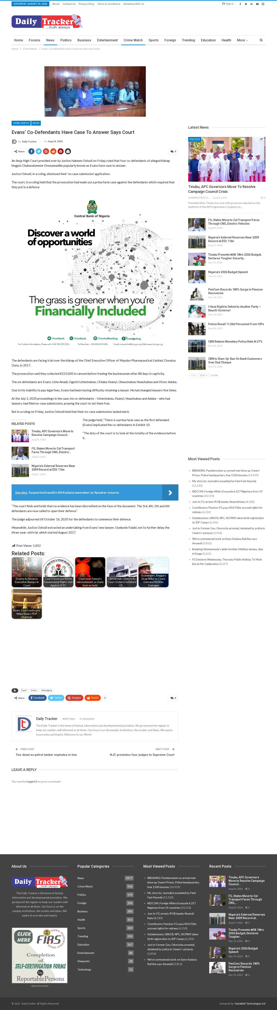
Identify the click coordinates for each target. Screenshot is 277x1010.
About (56, 3)
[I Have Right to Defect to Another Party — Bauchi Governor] (197, 311)
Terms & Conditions (108, 3)
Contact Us (69, 3)
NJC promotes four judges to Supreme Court (142, 755)
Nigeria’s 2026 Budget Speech (228, 272)
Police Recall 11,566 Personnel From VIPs (236, 324)
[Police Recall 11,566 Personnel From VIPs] (197, 328)
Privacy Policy (86, 3)
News (50, 40)
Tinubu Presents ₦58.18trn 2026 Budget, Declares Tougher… (246, 933)
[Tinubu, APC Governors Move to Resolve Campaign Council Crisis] (20, 435)
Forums (34, 40)
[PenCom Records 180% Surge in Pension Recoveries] (197, 294)
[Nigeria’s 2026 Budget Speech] (197, 276)
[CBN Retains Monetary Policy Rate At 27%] (197, 346)
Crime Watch (133, 40)
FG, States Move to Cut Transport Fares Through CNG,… (245, 899)
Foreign (170, 40)
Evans (34, 690)
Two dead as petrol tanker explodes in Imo (46, 755)
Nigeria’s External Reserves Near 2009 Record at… (247, 916)
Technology (84, 969)
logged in (32, 781)
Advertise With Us (133, 3)
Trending (188, 40)
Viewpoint (83, 961)
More (241, 40)
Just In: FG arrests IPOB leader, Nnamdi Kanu (218, 501)
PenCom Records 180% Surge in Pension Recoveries (244, 967)
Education (208, 40)
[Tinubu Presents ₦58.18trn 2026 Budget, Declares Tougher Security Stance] (197, 259)
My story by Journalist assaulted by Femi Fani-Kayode (224, 481)
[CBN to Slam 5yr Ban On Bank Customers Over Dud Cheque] (197, 363)
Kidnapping (47, 690)
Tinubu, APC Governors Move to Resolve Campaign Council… (247, 881)
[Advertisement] (191, 21)
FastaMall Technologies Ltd (250, 1003)
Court (23, 690)
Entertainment (107, 40)
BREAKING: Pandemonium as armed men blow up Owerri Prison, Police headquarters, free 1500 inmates (173, 882)
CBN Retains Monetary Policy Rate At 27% (235, 341)
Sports (154, 40)
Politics (66, 40)
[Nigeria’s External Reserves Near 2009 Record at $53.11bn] (20, 470)
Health (226, 40)
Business (84, 40)
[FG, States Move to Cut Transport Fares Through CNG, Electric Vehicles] (20, 453)
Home (18, 40)
